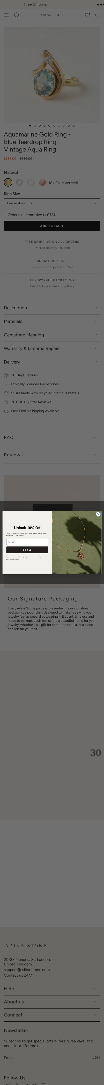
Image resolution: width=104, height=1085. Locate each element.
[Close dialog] (98, 514)
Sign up (27, 549)
